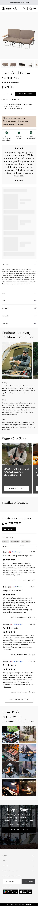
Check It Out (16, 488)
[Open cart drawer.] (30, 8)
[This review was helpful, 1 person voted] (29, 692)
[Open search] (24, 8)
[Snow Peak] (9, 8)
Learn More (19, 124)
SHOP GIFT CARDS (19, 830)
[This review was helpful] (29, 655)
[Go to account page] (27, 8)
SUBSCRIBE (28, 881)
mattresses (26, 541)
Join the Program (8, 124)
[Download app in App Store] (25, 892)
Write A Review (9, 529)
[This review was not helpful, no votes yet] (32, 580)
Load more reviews (19, 699)
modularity (15, 541)
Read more (22, 612)
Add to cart (26, 94)
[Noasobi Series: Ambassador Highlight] (17, 454)
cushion (5, 541)
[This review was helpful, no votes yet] (29, 580)
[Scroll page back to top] (32, 911)
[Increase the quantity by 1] (11, 94)
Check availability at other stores (13, 108)
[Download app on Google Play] (10, 892)
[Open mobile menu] (35, 9)
